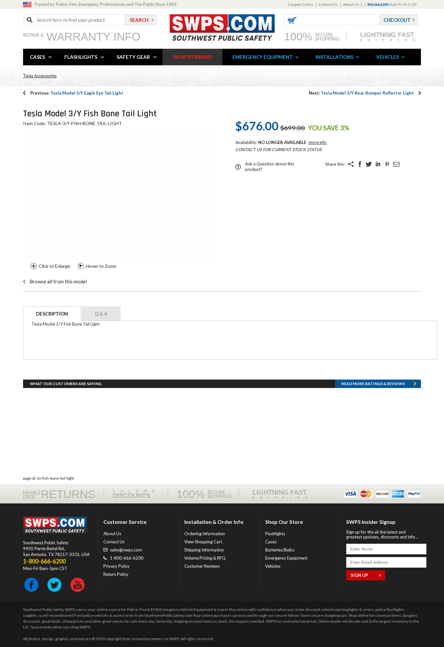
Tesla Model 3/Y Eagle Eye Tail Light (76, 93)
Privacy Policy (116, 566)
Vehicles (273, 566)
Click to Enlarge (54, 266)
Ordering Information (204, 533)
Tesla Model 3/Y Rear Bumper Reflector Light (361, 93)
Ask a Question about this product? (269, 166)
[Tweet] (369, 164)
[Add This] (350, 164)
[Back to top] (422, 626)
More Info (317, 142)
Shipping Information (204, 549)
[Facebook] (360, 164)
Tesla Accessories (40, 75)
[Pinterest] (387, 164)
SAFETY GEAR (133, 57)
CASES (37, 57)
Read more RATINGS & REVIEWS (373, 383)
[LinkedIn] (378, 164)
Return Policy (115, 574)
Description (52, 314)
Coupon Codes (300, 4)
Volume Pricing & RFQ (205, 558)
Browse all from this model (58, 281)
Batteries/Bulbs (279, 549)
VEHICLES (387, 57)
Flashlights (275, 533)
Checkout (397, 20)
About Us (351, 4)
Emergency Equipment (286, 558)
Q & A (101, 314)
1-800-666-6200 (126, 558)
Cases (271, 541)
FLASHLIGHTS (80, 57)
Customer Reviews (202, 566)
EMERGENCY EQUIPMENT (262, 57)
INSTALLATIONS (334, 57)
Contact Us (328, 4)
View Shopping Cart (203, 541)
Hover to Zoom (101, 266)
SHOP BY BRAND (192, 57)
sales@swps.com (126, 549)
